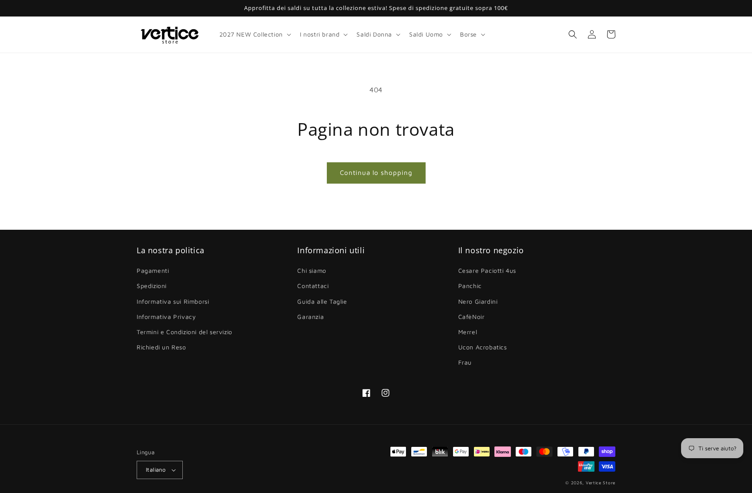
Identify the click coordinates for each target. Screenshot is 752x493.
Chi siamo (311, 270)
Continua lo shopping (376, 172)
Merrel (467, 331)
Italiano (155, 469)
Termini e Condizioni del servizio (184, 331)
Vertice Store (600, 482)
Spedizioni (152, 285)
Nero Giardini (478, 301)
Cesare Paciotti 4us (487, 270)
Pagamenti (153, 270)
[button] (254, 34)
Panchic (470, 285)
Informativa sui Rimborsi (173, 301)
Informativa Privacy (166, 316)
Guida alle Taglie (322, 301)
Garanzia (310, 316)
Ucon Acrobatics (482, 347)
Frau (465, 362)
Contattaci (313, 285)
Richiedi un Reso (161, 347)
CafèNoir (471, 316)
